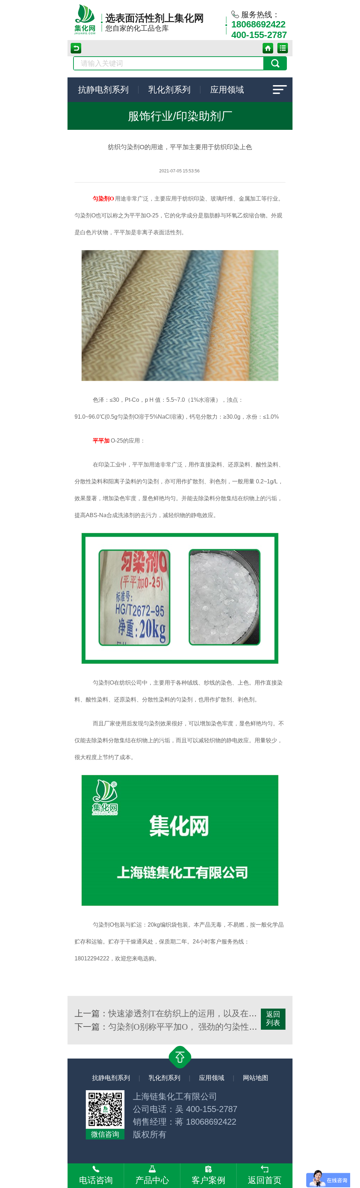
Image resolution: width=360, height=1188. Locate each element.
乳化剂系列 (169, 89)
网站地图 (255, 1077)
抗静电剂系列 (103, 89)
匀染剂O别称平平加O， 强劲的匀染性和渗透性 (195, 1026)
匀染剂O (103, 199)
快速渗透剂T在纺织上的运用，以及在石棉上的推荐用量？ (216, 1013)
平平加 (101, 441)
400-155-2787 (259, 35)
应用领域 (227, 89)
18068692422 (258, 24)
